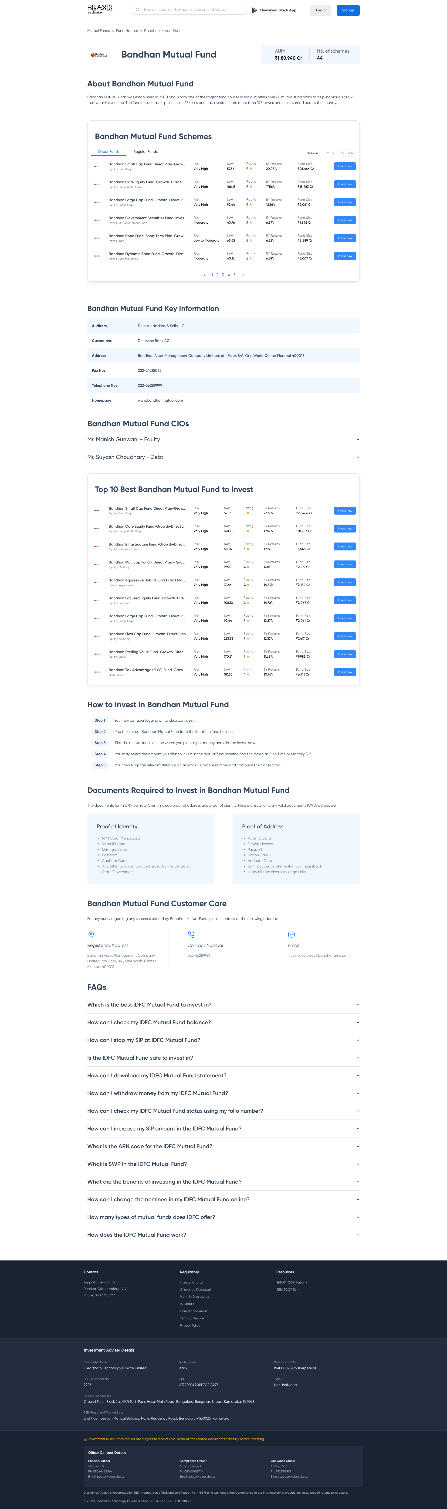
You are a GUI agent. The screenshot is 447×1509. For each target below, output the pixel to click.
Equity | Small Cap (120, 169)
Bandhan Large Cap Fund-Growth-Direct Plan (148, 200)
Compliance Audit (193, 1311)
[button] (108, 152)
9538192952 (283, 1471)
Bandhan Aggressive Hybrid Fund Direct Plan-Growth (154, 580)
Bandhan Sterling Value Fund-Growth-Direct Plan (151, 652)
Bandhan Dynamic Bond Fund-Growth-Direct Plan (152, 254)
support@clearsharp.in (100, 1282)
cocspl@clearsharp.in (202, 1476)
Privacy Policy (190, 1325)
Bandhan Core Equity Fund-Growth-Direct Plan (149, 182)
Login (320, 10)
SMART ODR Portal (291, 1282)
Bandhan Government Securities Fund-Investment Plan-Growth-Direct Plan (173, 218)
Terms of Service (192, 1318)
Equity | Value (117, 657)
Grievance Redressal (195, 1289)
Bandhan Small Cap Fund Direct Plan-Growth (148, 164)
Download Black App (278, 10)
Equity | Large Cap (121, 205)
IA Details (187, 1304)
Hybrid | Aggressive (121, 585)
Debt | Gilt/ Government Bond (128, 223)
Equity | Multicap (119, 567)
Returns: (313, 153)
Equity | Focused (119, 603)
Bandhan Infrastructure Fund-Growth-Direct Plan (151, 544)
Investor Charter (191, 1282)
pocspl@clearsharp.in (111, 1476)
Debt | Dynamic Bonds (123, 258)
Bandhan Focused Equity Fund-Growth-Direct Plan (152, 598)
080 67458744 (102, 1471)
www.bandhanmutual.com (160, 400)
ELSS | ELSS (116, 674)
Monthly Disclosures (194, 1296)
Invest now (345, 166)
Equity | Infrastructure (123, 549)
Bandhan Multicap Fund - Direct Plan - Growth (149, 562)
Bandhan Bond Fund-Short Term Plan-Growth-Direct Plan (158, 236)
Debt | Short (117, 240)
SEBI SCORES (287, 1289)
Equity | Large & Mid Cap (125, 187)
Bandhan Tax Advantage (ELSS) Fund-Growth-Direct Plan (158, 670)
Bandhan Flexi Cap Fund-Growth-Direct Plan (147, 634)
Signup (348, 10)
